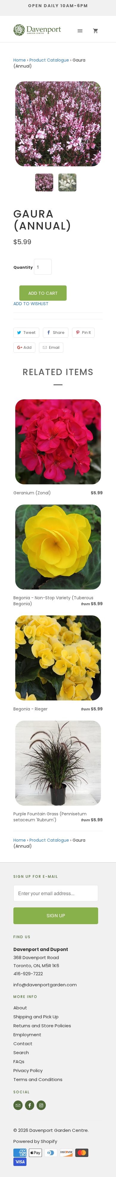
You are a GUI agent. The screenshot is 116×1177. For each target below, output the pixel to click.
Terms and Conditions (37, 1079)
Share (59, 332)
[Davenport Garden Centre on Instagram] (41, 1105)
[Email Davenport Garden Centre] (18, 1105)
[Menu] (80, 31)
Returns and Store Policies (42, 1025)
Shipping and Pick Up (36, 1017)
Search (21, 1052)
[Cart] (95, 31)
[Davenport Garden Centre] (37, 31)
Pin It (86, 332)
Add (27, 347)
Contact (22, 1043)
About (20, 1008)
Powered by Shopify (35, 1141)
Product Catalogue (49, 60)
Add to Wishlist (30, 304)
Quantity (23, 267)
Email (54, 347)
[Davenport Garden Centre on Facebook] (29, 1105)
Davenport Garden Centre (58, 1130)
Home (19, 60)
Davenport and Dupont (40, 949)
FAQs (18, 1061)
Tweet (29, 332)
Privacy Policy (28, 1070)
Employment (27, 1034)
